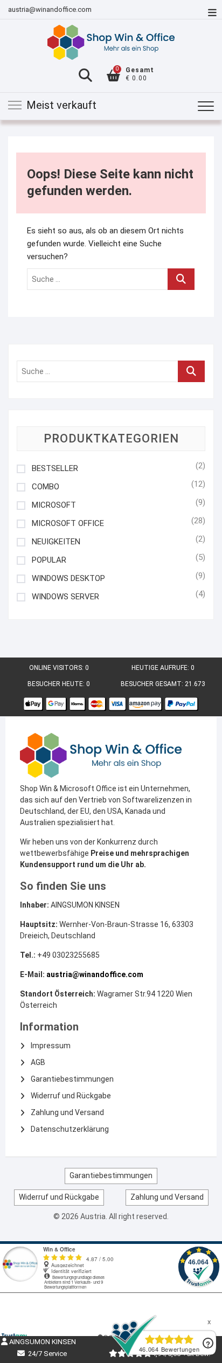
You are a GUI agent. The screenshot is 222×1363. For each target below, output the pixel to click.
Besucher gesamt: (153, 684)
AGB (38, 1062)
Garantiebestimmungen (72, 1079)
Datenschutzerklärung (70, 1129)
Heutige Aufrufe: (161, 668)
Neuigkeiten (56, 542)
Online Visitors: (57, 668)
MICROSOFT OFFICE (68, 524)
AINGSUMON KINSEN (42, 1342)
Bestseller (55, 469)
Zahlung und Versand (67, 1112)
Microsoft (54, 505)
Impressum (51, 1045)
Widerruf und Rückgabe (71, 1095)
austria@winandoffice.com (50, 9)
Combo (45, 487)
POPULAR (49, 560)
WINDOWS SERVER (65, 597)
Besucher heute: (56, 684)
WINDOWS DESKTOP (68, 579)
